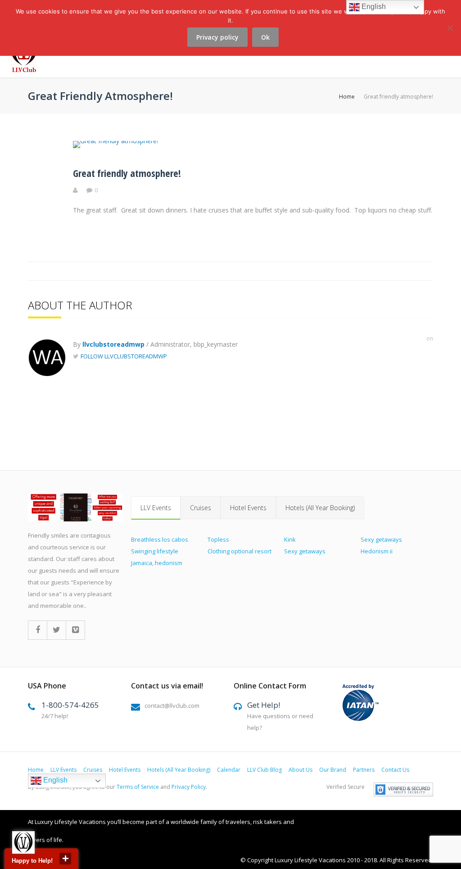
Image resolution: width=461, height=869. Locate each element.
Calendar (228, 770)
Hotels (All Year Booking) (320, 507)
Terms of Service (138, 787)
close (65, 858)
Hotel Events (248, 507)
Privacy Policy (189, 787)
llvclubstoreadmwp (113, 344)
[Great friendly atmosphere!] (115, 140)
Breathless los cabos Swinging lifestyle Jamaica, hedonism (159, 551)
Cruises (200, 507)
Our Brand (332, 770)
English (54, 780)
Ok (265, 37)
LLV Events (155, 507)
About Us (300, 770)
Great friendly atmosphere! (127, 173)
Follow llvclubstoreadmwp (124, 356)
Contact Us (395, 770)
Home (347, 96)
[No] (449, 33)
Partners (364, 770)
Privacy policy (217, 37)
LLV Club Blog (264, 770)
